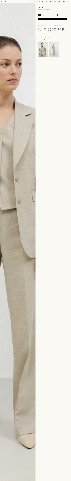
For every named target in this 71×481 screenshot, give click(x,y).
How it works (41, 1)
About (55, 1)
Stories (47, 1)
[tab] (39, 26)
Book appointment (61, 1)
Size (38, 13)
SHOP (31, 1)
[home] (4, 1)
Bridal (51, 1)
